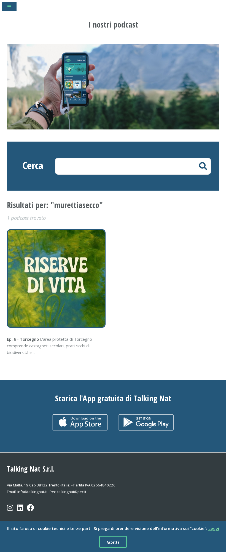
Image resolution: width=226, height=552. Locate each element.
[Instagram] (10, 511)
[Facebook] (30, 511)
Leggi (213, 528)
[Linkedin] (20, 511)
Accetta (113, 542)
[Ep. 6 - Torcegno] (58, 278)
